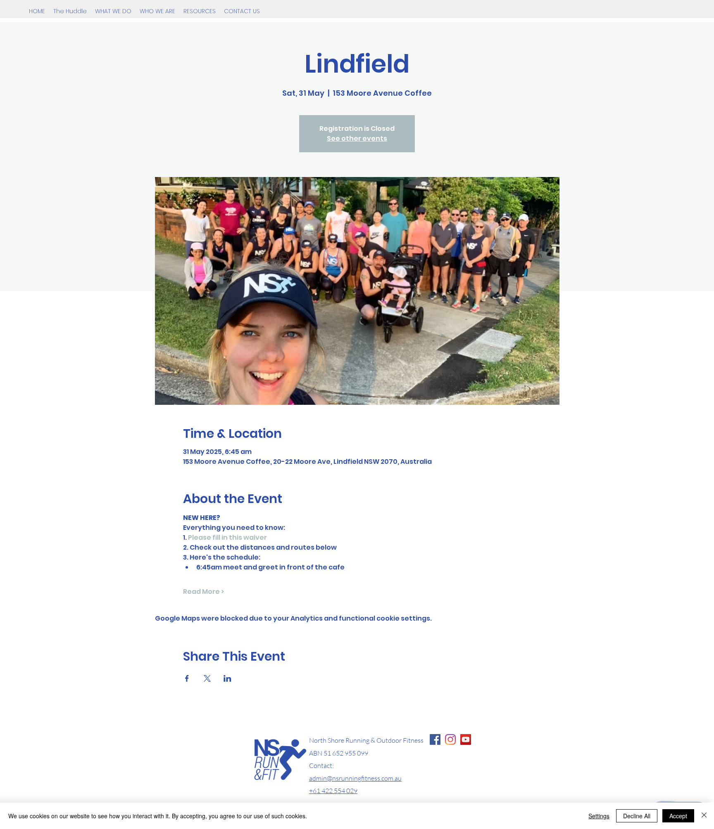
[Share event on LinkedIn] (227, 678)
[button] (113, 11)
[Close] (704, 815)
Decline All (636, 816)
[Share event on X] (207, 678)
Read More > (203, 591)
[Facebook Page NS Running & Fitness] (435, 739)
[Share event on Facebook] (187, 678)
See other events (357, 138)
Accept (678, 816)
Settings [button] (598, 816)
